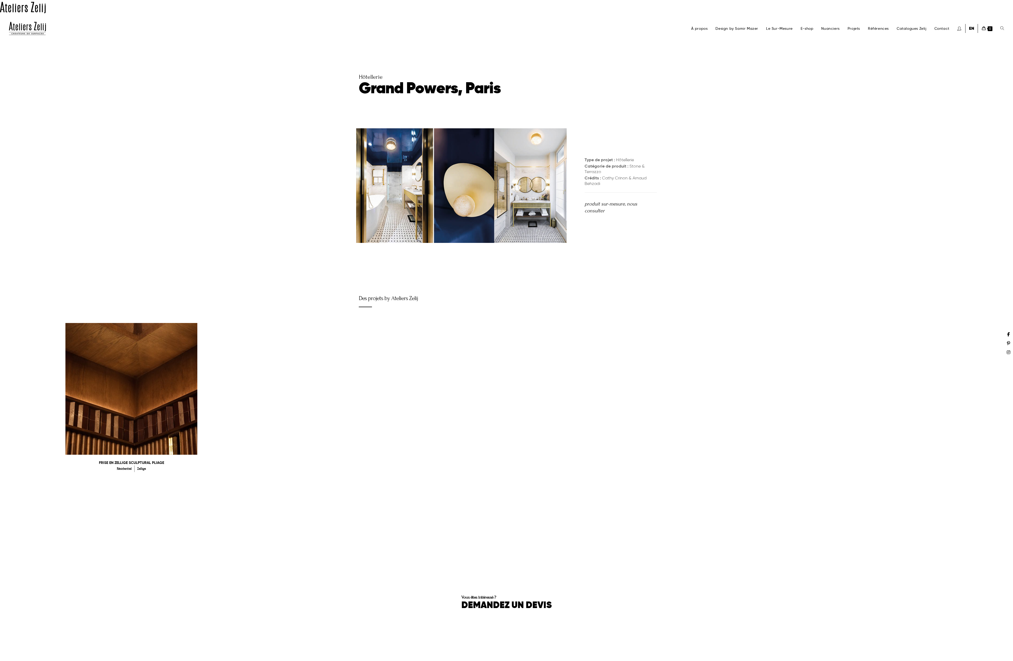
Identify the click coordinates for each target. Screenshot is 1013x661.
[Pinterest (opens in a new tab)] (1008, 343)
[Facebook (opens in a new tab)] (1008, 334)
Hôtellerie (625, 159)
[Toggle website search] (1002, 28)
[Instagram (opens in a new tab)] (1008, 352)
